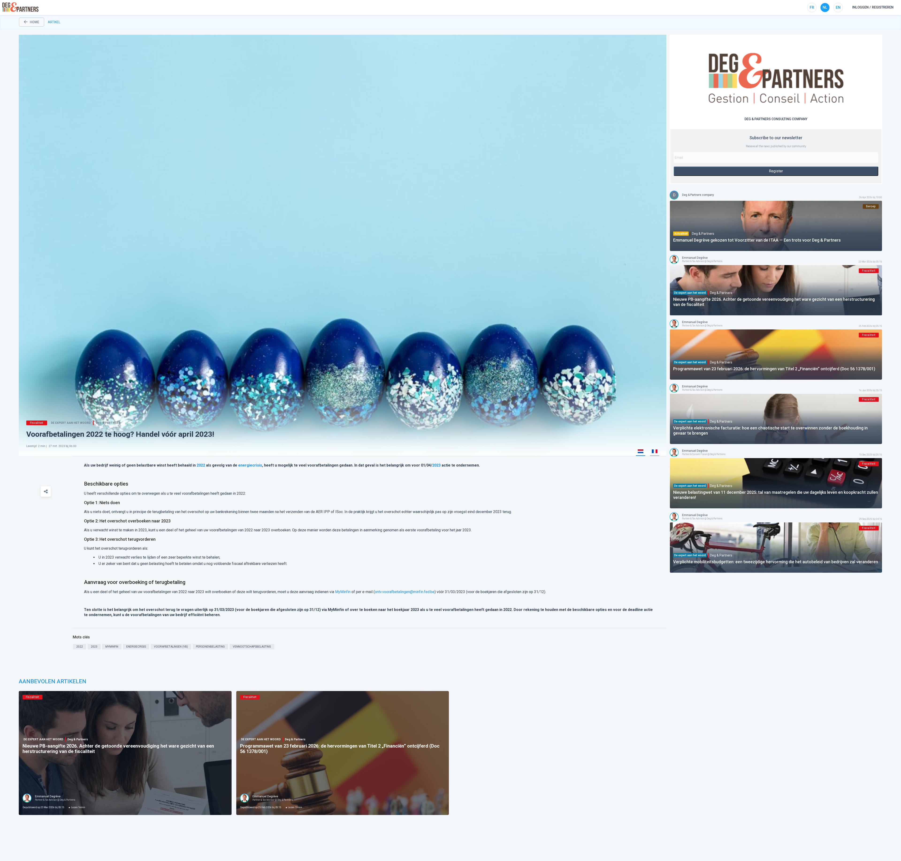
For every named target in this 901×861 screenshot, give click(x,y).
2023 (436, 465)
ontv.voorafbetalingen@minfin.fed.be (405, 592)
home (34, 22)
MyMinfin (343, 592)
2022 (201, 465)
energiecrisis (250, 465)
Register (776, 171)
